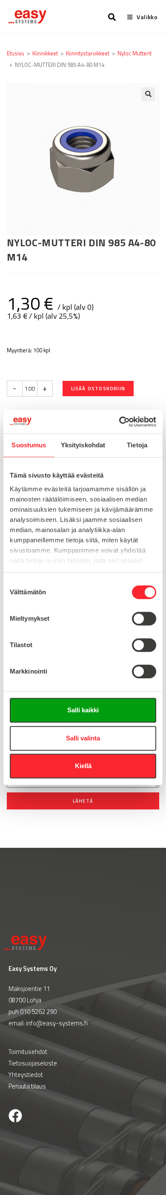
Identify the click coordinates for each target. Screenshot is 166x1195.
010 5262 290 (38, 1011)
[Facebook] (15, 1116)
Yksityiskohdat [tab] (83, 445)
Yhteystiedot (26, 1075)
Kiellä (83, 765)
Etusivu (15, 53)
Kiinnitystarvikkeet (87, 53)
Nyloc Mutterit (134, 53)
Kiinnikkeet (45, 53)
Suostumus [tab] (28, 445)
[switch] (144, 618)
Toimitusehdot (28, 1052)
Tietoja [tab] (137, 445)
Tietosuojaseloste (33, 1063)
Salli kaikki (83, 710)
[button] (148, 94)
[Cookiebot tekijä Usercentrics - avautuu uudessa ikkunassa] (119, 421)
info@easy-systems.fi (57, 1023)
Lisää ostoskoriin (98, 388)
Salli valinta (83, 738)
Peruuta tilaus (27, 1086)
